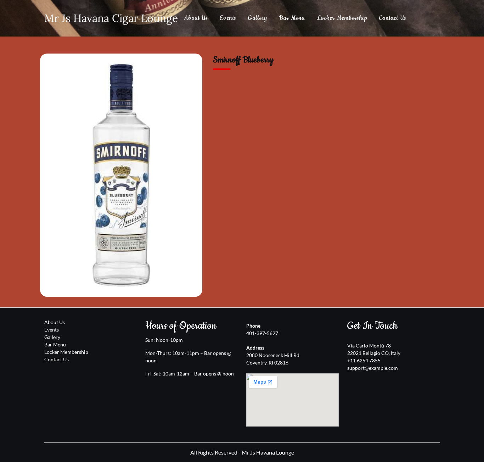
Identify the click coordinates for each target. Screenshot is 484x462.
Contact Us (392, 18)
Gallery (258, 18)
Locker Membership (342, 18)
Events (228, 18)
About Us (196, 18)
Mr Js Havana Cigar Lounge (111, 18)
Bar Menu (292, 18)
